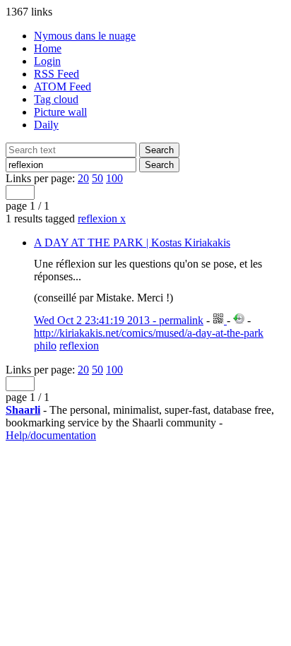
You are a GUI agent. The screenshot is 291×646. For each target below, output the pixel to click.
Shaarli (23, 410)
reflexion (102, 219)
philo (45, 346)
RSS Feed (56, 74)
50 (97, 178)
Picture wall (60, 112)
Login (47, 61)
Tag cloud (56, 99)
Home (47, 48)
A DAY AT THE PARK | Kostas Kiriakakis (132, 243)
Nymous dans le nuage (85, 36)
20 (83, 178)
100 (114, 178)
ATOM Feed (62, 86)
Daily (46, 125)
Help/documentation (51, 435)
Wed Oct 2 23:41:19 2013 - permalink (118, 320)
